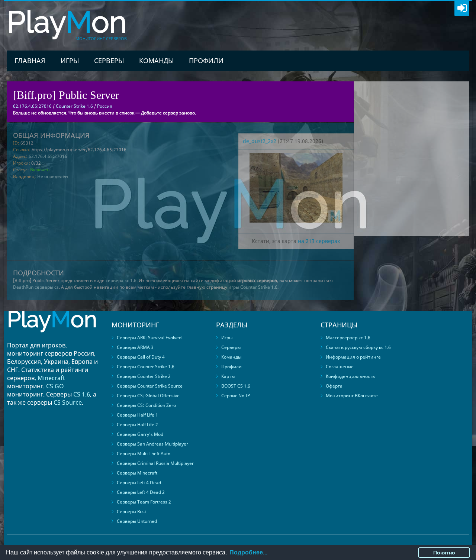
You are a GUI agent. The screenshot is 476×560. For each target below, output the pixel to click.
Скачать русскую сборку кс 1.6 (358, 347)
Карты (228, 376)
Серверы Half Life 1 (137, 415)
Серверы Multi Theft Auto (143, 453)
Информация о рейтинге (353, 357)
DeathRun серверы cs (36, 287)
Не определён (52, 176)
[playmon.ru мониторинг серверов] (52, 337)
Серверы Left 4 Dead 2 (141, 492)
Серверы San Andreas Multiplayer (152, 444)
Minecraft (51, 378)
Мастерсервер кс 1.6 (348, 337)
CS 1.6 (81, 394)
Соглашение (340, 366)
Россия (104, 106)
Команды (156, 60)
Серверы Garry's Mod (140, 434)
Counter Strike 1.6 (74, 106)
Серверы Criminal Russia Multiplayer (155, 463)
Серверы (109, 60)
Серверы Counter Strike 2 (144, 376)
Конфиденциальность (350, 376)
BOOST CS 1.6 (235, 386)
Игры (70, 60)
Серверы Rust (131, 511)
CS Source (68, 402)
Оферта (334, 386)
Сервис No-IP (235, 395)
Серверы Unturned (137, 521)
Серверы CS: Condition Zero (146, 405)
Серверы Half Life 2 (137, 424)
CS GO (55, 386)
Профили (206, 60)
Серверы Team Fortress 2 (144, 502)
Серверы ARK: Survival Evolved (149, 337)
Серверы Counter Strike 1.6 (145, 366)
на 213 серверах (319, 241)
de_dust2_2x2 (259, 141)
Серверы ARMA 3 (135, 347)
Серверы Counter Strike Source (150, 386)
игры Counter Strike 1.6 (252, 287)
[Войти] (461, 8)
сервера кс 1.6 (121, 280)
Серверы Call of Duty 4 (141, 357)
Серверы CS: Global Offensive (148, 395)
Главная (30, 60)
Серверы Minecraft (137, 473)
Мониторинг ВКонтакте (352, 395)
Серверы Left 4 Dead (139, 482)
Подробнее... (248, 552)
